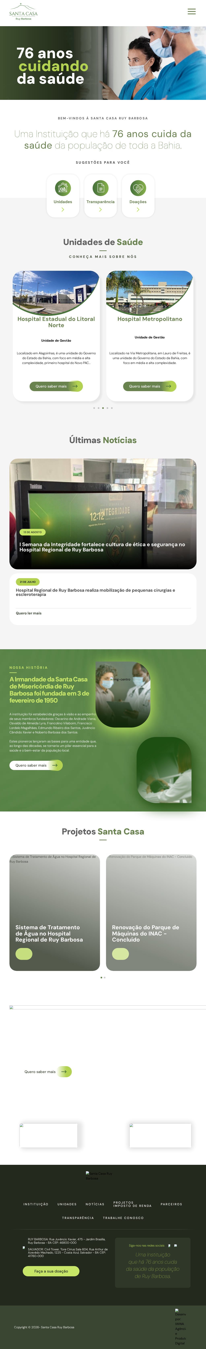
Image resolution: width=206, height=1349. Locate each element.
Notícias (95, 1204)
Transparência (78, 1218)
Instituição (36, 1204)
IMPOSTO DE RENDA (132, 1206)
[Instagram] (175, 1245)
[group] (63, 195)
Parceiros (171, 1204)
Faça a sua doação (51, 1271)
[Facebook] (169, 1245)
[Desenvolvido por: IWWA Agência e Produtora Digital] (180, 1327)
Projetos (123, 1203)
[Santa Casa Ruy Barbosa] (23, 11)
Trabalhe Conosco (123, 1218)
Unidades (67, 1204)
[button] (94, 408)
